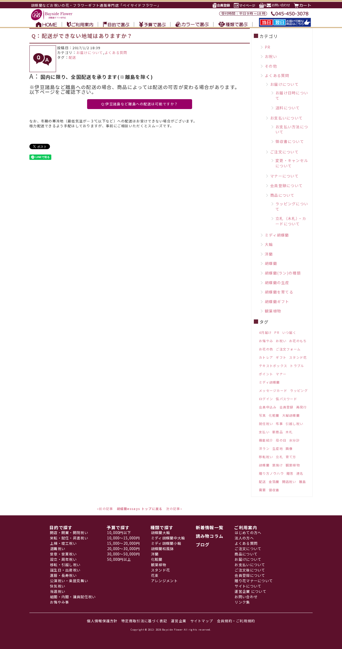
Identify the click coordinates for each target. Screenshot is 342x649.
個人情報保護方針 (102, 620)
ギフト (281, 357)
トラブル (297, 365)
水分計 (294, 440)
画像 (289, 448)
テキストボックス (273, 365)
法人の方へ (244, 537)
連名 (300, 473)
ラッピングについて (291, 206)
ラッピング (299, 390)
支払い (264, 432)
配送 (72, 57)
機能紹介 (266, 440)
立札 (279, 456)
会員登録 (286, 407)
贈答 (290, 473)
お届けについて (89, 52)
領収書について (289, 141)
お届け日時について (291, 95)
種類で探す (162, 527)
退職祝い (57, 548)
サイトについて (248, 586)
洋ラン (264, 448)
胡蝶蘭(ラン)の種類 (283, 273)
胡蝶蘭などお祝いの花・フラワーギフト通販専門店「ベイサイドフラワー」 (96, 5)
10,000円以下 (119, 532)
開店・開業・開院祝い (69, 532)
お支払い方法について (291, 129)
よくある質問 (115, 52)
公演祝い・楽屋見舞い (69, 580)
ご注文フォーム (288, 349)
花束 (155, 575)
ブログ (203, 544)
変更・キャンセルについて (291, 163)
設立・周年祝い (63, 559)
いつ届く (289, 332)
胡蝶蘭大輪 (160, 532)
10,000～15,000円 (123, 537)
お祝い (271, 56)
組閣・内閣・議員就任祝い (73, 596)
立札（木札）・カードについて (290, 221)
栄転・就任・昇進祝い (69, 537)
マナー (281, 374)
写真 (262, 415)
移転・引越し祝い (65, 564)
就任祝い (266, 423)
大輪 (269, 244)
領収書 (274, 490)
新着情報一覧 (210, 527)
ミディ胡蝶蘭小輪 (166, 543)
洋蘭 (269, 254)
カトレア (266, 357)
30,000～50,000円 (123, 554)
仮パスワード (286, 398)
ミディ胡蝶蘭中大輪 (168, 537)
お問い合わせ (246, 596)
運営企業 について (250, 591)
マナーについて (284, 176)
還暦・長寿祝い (63, 575)
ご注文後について (250, 570)
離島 (302, 481)
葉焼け (277, 465)
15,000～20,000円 (123, 543)
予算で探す (118, 527)
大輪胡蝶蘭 (291, 415)
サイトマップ (201, 620)
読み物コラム (210, 536)
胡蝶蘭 (271, 263)
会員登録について (286, 185)
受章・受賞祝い (63, 554)
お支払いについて (286, 118)
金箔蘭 (274, 481)
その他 (271, 66)
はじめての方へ (248, 532)
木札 (289, 432)
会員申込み (268, 407)
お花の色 (266, 349)
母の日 (281, 440)
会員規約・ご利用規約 (236, 620)
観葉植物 (273, 311)
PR (268, 47)
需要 (262, 490)
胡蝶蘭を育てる (279, 292)
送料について (287, 107)
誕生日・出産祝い (65, 570)
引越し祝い (295, 423)
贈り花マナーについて (254, 580)
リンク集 (242, 602)
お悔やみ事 (59, 602)
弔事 (279, 423)
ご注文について (284, 151)
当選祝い (57, 591)
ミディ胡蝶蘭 (277, 235)
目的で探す (61, 527)
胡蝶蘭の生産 (277, 282)
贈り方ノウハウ (271, 473)
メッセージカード (273, 390)
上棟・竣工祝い (63, 543)
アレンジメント (164, 580)
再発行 (301, 407)
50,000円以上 (119, 559)
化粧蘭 (274, 415)
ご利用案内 (245, 527)
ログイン (266, 398)
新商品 (277, 432)
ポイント (266, 374)
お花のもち (298, 340)
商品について (282, 195)
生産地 (277, 448)
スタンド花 (298, 357)
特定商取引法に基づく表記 (144, 620)
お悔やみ (266, 340)
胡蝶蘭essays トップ (134, 508)
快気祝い (57, 586)
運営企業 (178, 620)
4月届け (265, 332)
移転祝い (266, 456)
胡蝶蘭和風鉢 (162, 548)
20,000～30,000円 (123, 548)
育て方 (291, 456)
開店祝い (289, 481)
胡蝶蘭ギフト (277, 301)
